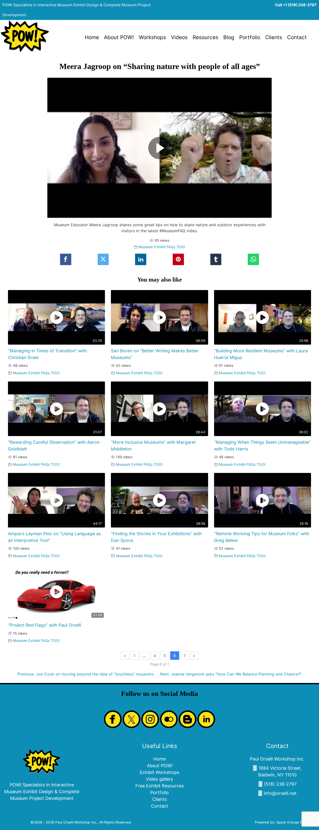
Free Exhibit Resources (159, 785)
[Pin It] (178, 259)
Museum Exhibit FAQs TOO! (162, 247)
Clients (273, 37)
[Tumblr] (215, 259)
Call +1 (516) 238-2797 (296, 4)
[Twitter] (103, 259)
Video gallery (159, 779)
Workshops (152, 37)
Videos (179, 37)
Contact (297, 37)
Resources (205, 37)
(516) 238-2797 (280, 784)
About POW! (119, 37)
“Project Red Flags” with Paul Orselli (44, 625)
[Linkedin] (140, 259)
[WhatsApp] (253, 259)
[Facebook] (65, 259)
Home (92, 37)
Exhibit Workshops (159, 772)
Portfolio (249, 37)
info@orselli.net (280, 793)
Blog (228, 37)
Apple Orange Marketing (296, 822)
